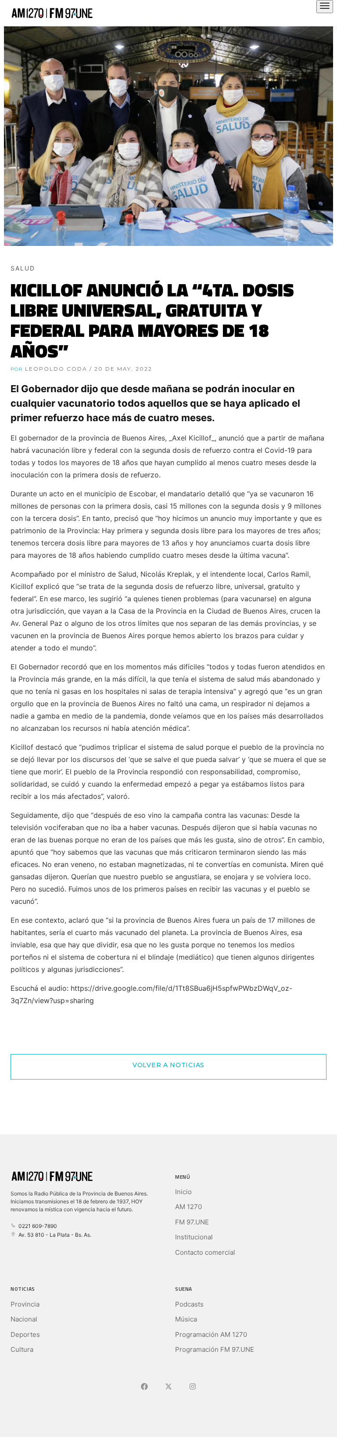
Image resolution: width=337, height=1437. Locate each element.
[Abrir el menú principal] (324, 6)
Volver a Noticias (168, 1065)
